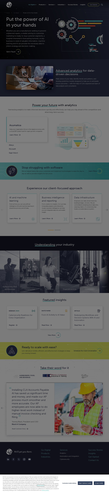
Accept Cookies (99, 483)
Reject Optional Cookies (85, 483)
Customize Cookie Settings (69, 483)
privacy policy (40, 485)
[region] (54, 483)
